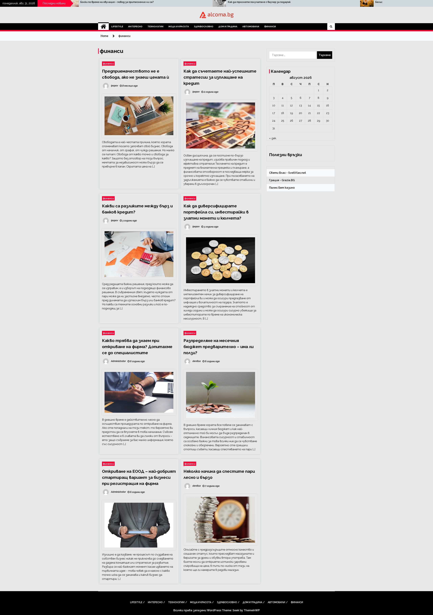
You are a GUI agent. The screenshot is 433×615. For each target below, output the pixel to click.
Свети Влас (277, 172)
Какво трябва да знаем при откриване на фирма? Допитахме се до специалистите (137, 346)
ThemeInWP (252, 610)
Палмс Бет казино (282, 187)
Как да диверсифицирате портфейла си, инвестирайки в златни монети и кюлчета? (216, 212)
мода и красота (178, 26)
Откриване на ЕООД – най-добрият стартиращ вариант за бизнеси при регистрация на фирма (139, 477)
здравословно (203, 26)
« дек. (273, 138)
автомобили (250, 26)
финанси (270, 26)
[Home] (103, 26)
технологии (155, 26)
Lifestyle (117, 26)
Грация (274, 180)
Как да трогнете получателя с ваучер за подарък (170, 2)
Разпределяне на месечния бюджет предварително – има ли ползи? (219, 346)
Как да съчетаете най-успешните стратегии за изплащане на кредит (220, 77)
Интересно (135, 26)
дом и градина (227, 26)
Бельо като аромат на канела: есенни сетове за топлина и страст (329, 2)
